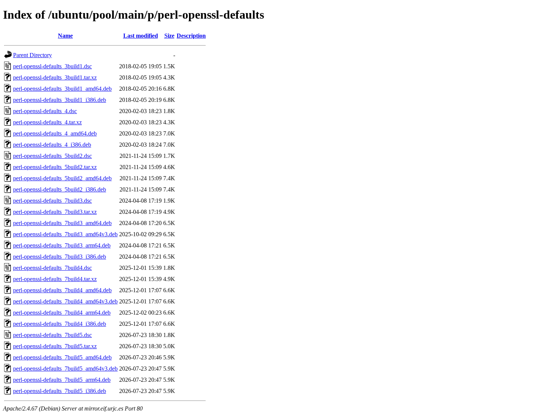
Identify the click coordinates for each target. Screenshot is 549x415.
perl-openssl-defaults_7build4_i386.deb (59, 324)
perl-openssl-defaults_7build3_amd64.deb (62, 223)
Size (169, 35)
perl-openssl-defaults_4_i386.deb (52, 144)
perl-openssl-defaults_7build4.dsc (52, 268)
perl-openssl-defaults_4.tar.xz (47, 122)
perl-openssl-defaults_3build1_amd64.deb (62, 88)
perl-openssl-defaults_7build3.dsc (52, 200)
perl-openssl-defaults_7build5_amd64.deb (62, 357)
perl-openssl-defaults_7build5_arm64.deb (62, 380)
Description (191, 35)
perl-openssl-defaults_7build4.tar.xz (55, 279)
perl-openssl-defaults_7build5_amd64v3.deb (65, 368)
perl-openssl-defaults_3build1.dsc (52, 66)
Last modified (140, 35)
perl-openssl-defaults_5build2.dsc (52, 156)
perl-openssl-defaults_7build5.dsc (52, 335)
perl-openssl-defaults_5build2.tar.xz (55, 167)
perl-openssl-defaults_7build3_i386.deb (59, 256)
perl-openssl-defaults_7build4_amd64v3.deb (65, 301)
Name (65, 35)
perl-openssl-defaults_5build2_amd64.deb (62, 178)
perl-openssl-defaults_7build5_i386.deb (59, 391)
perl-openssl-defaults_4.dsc (45, 111)
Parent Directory (32, 55)
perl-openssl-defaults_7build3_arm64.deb (62, 245)
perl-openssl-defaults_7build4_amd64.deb (62, 290)
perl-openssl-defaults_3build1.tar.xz (55, 77)
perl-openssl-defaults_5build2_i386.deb (59, 189)
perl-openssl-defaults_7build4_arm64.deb (62, 312)
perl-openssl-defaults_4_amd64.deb (55, 133)
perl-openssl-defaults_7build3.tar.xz (55, 212)
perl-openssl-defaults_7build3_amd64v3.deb (65, 234)
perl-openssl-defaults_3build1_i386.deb (59, 100)
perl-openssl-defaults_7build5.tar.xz (55, 346)
